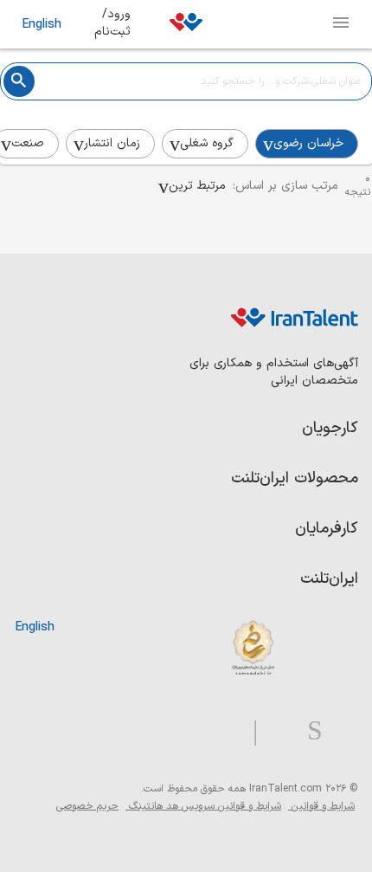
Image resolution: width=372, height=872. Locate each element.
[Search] (19, 81)
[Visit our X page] (275, 731)
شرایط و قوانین (321, 806)
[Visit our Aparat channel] (221, 731)
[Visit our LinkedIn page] (340, 731)
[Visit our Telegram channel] (248, 731)
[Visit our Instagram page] (308, 731)
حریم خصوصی (87, 806)
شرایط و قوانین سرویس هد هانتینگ (203, 806)
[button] (192, 186)
